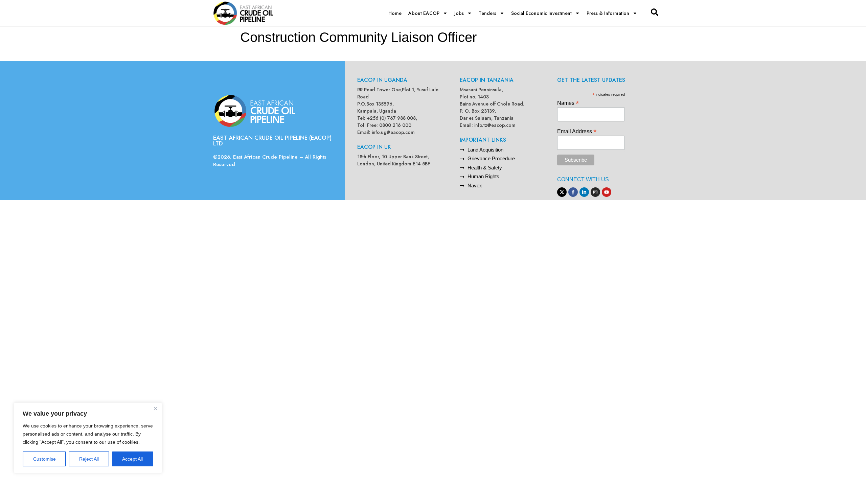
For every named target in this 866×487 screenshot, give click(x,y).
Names (568, 102)
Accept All (132, 459)
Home (395, 13)
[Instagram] (595, 192)
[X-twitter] (562, 192)
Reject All (89, 459)
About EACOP (423, 13)
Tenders (487, 13)
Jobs (459, 13)
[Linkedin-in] (584, 192)
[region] (88, 437)
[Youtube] (606, 192)
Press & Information (608, 13)
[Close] (155, 408)
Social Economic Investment (541, 13)
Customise (44, 459)
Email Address (576, 131)
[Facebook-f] (573, 192)
